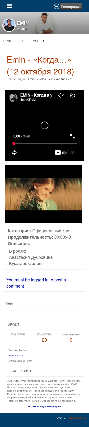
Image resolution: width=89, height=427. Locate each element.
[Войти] (56, 6)
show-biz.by (77, 418)
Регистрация (71, 6)
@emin (21, 28)
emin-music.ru (16, 355)
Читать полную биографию (44, 406)
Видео (20, 79)
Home (7, 41)
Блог (22, 41)
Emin (10, 79)
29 (44, 338)
